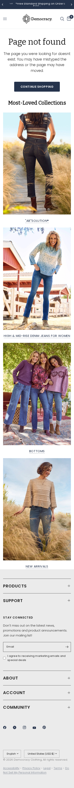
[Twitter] (17, 727)
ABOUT (10, 678)
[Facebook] (7, 727)
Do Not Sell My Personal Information (36, 770)
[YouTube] (37, 727)
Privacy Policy (31, 768)
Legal (47, 768)
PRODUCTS (15, 586)
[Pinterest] (47, 727)
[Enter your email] (67, 647)
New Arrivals (37, 566)
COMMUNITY (16, 707)
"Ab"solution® (37, 220)
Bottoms (37, 451)
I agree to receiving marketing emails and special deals (36, 658)
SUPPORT (13, 601)
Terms (58, 768)
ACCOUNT (14, 693)
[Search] (62, 19)
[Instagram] (27, 727)
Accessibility (11, 768)
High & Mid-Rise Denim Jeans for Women (37, 335)
